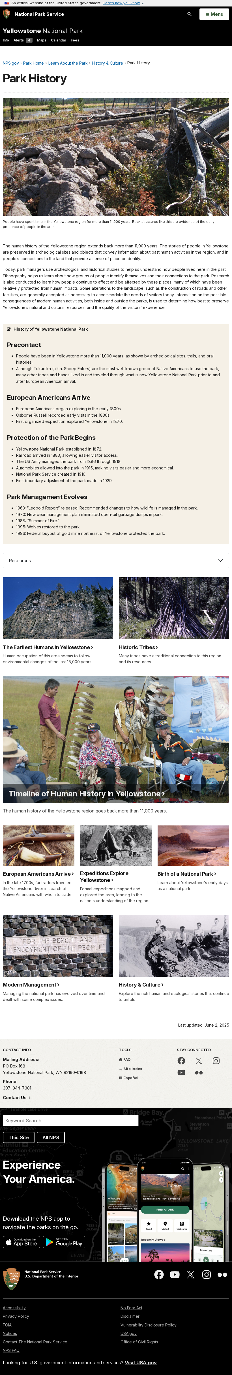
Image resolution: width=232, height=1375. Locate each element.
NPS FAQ (11, 1350)
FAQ (127, 1059)
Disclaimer (130, 1316)
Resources (20, 560)
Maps (41, 40)
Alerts (22, 40)
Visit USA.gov (141, 1362)
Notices (10, 1333)
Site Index (132, 1068)
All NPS (50, 1137)
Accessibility (14, 1307)
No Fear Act (131, 1307)
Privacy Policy (16, 1316)
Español (130, 1077)
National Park (43, 30)
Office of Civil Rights (139, 1341)
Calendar (58, 40)
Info (6, 40)
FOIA (7, 1325)
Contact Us (15, 1097)
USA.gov (129, 1333)
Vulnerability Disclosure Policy (149, 1325)
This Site (18, 1137)
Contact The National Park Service (35, 1341)
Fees (75, 40)
